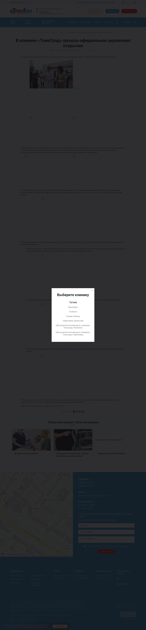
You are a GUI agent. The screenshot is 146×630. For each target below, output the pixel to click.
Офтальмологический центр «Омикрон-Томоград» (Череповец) (73, 333)
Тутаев (73, 302)
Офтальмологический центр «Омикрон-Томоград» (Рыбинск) (73, 326)
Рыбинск (73, 312)
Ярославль (73, 307)
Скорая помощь (73, 316)
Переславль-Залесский (73, 321)
